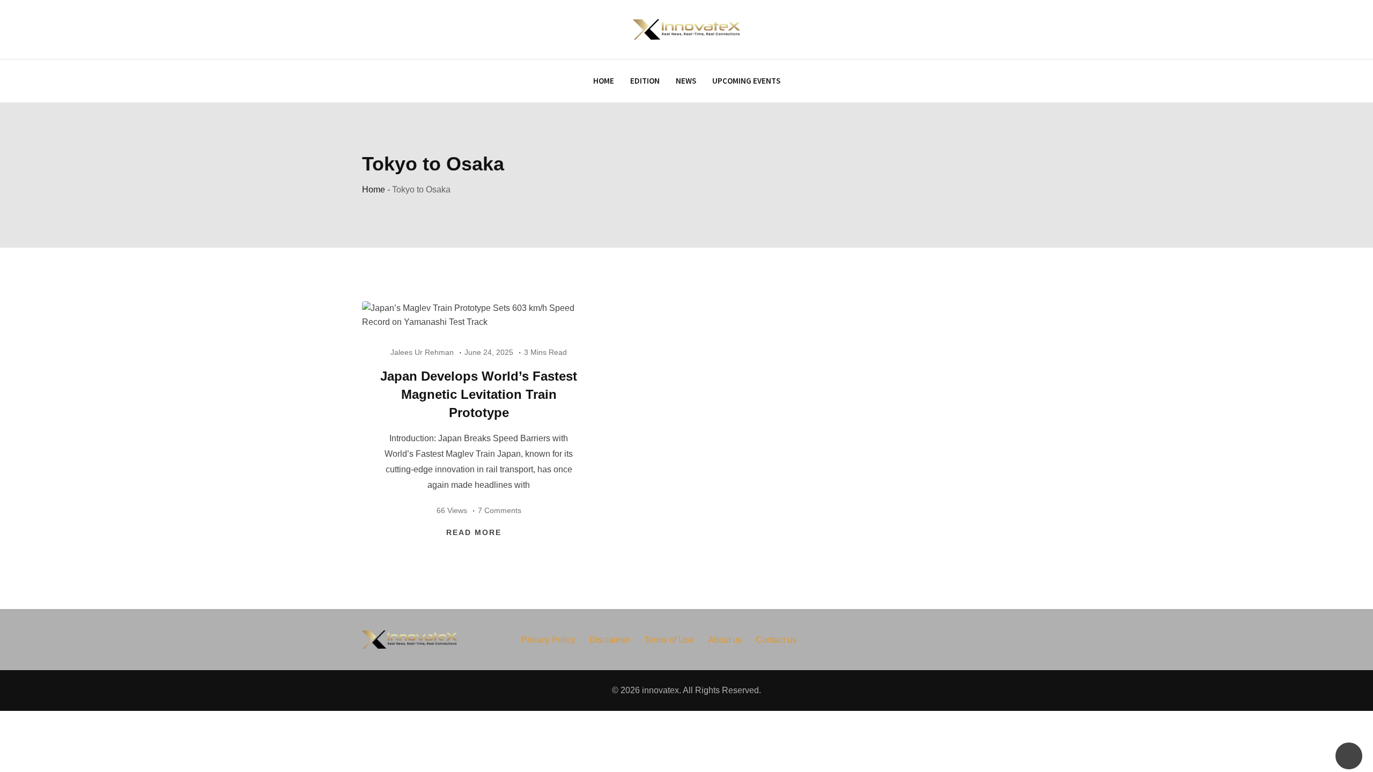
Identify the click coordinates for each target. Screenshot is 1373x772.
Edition (645, 81)
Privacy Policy (548, 639)
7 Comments (499, 510)
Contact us (776, 639)
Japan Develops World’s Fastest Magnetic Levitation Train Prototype (478, 394)
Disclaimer (609, 639)
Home (603, 81)
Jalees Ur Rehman (422, 352)
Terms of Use (669, 639)
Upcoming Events (746, 81)
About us (725, 639)
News (686, 81)
